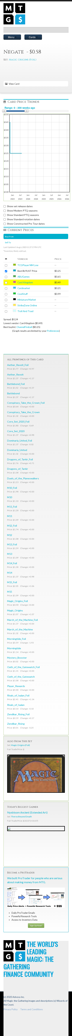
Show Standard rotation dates (23, 219)
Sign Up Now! (36, 925)
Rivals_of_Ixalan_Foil (18, 695)
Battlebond (13, 393)
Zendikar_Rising (16, 723)
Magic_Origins (15, 610)
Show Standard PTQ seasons (23, 214)
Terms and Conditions (31, 1009)
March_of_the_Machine (20, 629)
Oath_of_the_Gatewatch (21, 676)
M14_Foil (12, 563)
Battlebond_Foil (16, 383)
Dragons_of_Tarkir (17, 468)
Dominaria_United (17, 449)
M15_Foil (12, 582)
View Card (13, 83)
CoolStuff (22, 294)
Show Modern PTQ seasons (22, 210)
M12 (9, 535)
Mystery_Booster (17, 657)
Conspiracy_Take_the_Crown (23, 412)
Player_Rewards (16, 686)
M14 (9, 572)
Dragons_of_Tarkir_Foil (20, 459)
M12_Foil (12, 525)
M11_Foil (12, 506)
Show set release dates (20, 206)
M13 (9, 553)
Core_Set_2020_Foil (18, 421)
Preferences (53, 330)
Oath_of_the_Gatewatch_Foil (23, 667)
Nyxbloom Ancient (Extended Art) (27, 812)
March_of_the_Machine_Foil (22, 619)
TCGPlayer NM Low (27, 265)
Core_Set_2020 (15, 431)
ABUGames (23, 276)
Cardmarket (23, 288)
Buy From (9, 236)
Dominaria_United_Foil (19, 440)
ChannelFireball (24, 327)
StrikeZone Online (27, 305)
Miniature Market (26, 299)
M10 (9, 497)
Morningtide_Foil (16, 638)
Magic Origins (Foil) (22, 59)
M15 (9, 591)
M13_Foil (12, 544)
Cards (32, 37)
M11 (9, 516)
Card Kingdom (25, 282)
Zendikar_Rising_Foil (18, 714)
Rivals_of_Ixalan (15, 704)
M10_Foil (12, 487)
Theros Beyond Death (21, 816)
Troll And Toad (25, 311)
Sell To (8, 242)
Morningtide (14, 648)
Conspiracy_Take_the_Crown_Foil (26, 402)
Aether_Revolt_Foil (17, 364)
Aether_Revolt (15, 374)
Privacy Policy (10, 1009)
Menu (11, 37)
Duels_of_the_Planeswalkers (23, 478)
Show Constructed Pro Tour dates (26, 223)
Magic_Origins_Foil (17, 601)
